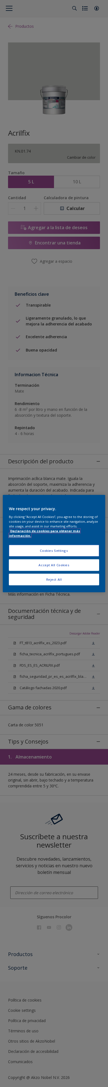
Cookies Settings (54, 550)
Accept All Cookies (53, 565)
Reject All (54, 579)
